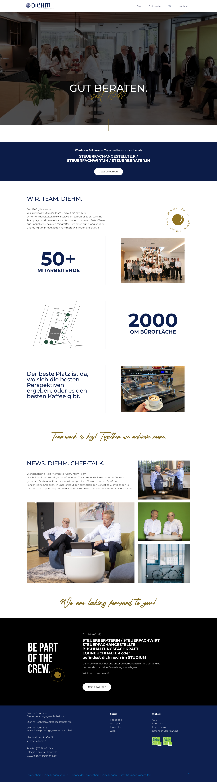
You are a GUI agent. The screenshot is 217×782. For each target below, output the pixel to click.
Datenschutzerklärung (165, 730)
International (159, 723)
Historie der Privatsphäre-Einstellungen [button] (94, 775)
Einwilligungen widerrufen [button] (135, 775)
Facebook (116, 719)
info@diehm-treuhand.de (42, 752)
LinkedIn (115, 727)
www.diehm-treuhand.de (42, 755)
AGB (154, 719)
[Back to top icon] (189, 774)
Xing (113, 730)
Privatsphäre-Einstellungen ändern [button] (47, 775)
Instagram (116, 723)
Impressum (159, 727)
